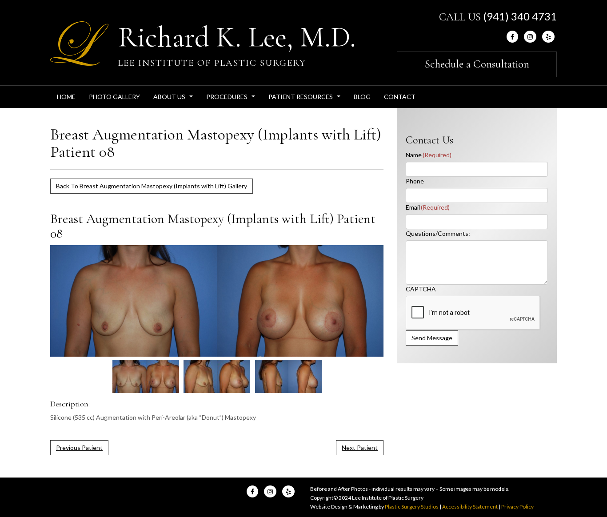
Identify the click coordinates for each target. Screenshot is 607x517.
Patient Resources (305, 99)
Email (428, 207)
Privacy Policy (517, 506)
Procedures (231, 99)
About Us (174, 99)
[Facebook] (512, 37)
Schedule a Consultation (477, 64)
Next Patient (360, 447)
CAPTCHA (421, 289)
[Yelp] (548, 37)
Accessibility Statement (470, 506)
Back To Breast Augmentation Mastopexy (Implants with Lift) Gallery (151, 186)
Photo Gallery (114, 96)
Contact (399, 96)
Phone (415, 181)
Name (428, 155)
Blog (362, 96)
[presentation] (473, 313)
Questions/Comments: (438, 233)
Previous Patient (79, 447)
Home (66, 96)
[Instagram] (530, 37)
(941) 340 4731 (520, 16)
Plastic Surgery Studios (412, 506)
